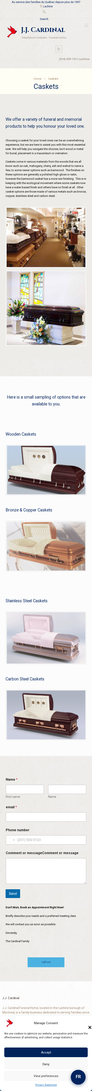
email (11, 807)
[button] (85, 1023)
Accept (46, 1052)
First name (13, 796)
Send (13, 893)
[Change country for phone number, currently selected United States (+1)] (11, 839)
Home (37, 78)
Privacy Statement (46, 1085)
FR (78, 1076)
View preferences (46, 1076)
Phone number (18, 830)
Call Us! (46, 962)
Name (52, 796)
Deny (46, 1064)
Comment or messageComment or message (42, 853)
